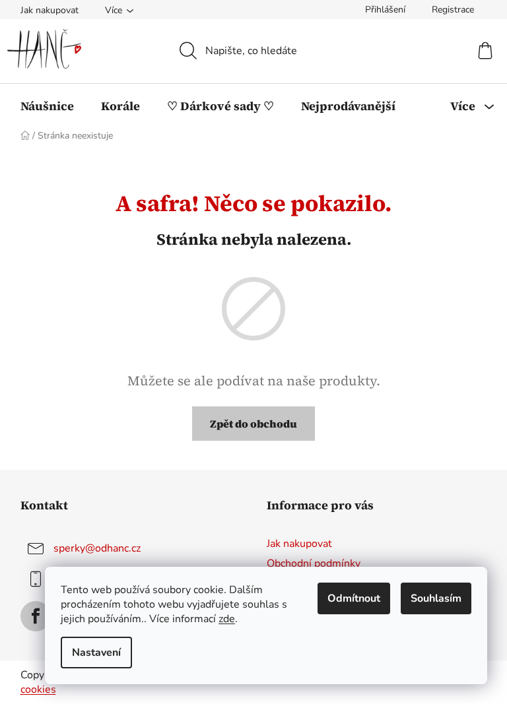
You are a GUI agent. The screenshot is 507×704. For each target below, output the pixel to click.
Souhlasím (436, 598)
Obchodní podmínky (313, 563)
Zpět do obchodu (253, 423)
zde (227, 619)
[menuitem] (47, 106)
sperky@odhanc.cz (97, 548)
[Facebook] (35, 616)
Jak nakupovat (49, 10)
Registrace (453, 9)
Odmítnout (353, 598)
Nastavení (96, 652)
